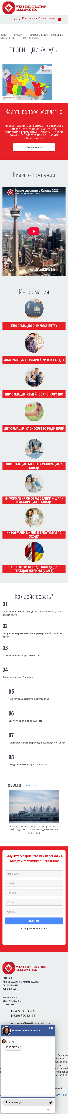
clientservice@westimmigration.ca (29, 1023)
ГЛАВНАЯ (7, 978)
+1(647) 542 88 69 (22, 1011)
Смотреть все (32, 785)
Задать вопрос (34, 147)
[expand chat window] (48, 1027)
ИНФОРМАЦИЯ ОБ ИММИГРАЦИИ (20, 981)
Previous (2, 816)
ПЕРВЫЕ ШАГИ (9, 997)
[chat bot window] (28, 1069)
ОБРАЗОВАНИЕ (10, 985)
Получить (34, 921)
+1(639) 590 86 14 (22, 1015)
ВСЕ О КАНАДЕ (10, 988)
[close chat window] (52, 1027)
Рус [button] (16, 19)
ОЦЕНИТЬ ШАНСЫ (11, 1000)
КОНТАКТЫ (8, 1004)
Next (65, 818)
